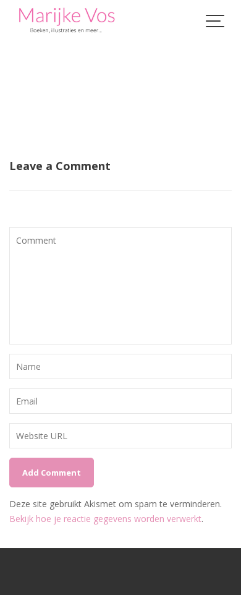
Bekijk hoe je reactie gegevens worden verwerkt (105, 518)
